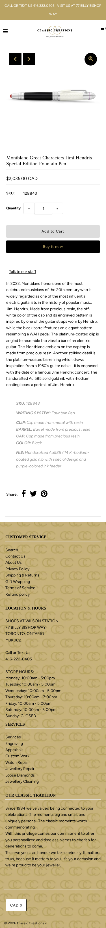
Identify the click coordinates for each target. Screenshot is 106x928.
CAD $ (16, 905)
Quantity (13, 208)
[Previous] (15, 59)
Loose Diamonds (20, 775)
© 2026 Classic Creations (24, 923)
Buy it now (53, 246)
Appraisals (14, 749)
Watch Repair (17, 762)
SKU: (10, 193)
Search (11, 550)
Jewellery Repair (19, 768)
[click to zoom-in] (91, 59)
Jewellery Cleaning (22, 781)
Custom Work (17, 756)
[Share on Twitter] (33, 494)
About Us (13, 562)
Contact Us (15, 556)
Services (13, 737)
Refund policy (17, 594)
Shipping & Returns (22, 575)
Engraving (14, 743)
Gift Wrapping (17, 581)
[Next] (29, 59)
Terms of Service (20, 588)
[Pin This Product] (44, 494)
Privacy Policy (17, 569)
